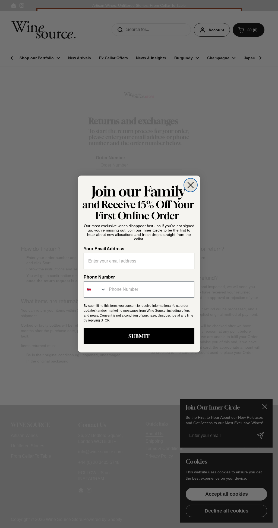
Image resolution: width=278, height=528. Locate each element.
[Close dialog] (190, 185)
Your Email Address (104, 248)
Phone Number (99, 277)
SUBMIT (139, 336)
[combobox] (95, 289)
